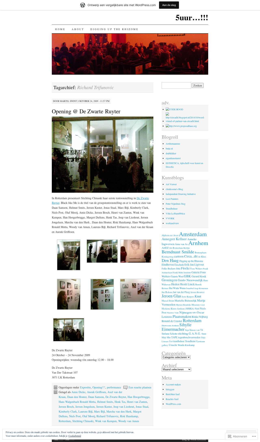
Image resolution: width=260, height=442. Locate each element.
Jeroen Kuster (104, 406)
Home (60, 29)
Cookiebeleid (74, 435)
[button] (68, 255)
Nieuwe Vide (173, 312)
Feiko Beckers (169, 268)
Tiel (171, 341)
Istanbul (190, 288)
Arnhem (198, 243)
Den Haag (170, 260)
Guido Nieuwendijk (190, 280)
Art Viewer (171, 184)
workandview (172, 223)
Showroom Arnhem (170, 325)
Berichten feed (173, 394)
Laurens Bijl (85, 411)
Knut (198, 296)
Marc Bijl (99, 411)
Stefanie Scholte (169, 333)
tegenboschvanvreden (189, 337)
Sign (187, 330)
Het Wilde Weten (177, 288)
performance (114, 387)
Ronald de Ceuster (172, 321)
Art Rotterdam (176, 247)
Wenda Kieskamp (186, 345)
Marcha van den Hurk (118, 411)
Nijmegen (185, 312)
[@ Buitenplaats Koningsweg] (174, 109)
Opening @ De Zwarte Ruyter (86, 111)
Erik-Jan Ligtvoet (194, 264)
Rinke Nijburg (200, 317)
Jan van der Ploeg (181, 292)
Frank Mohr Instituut (182, 272)
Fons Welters (196, 268)
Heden (175, 284)
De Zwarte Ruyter (115, 397)
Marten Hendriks (183, 304)
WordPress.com (173, 403)
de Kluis (202, 256)
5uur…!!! (192, 17)
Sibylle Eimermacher (176, 327)
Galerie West (177, 276)
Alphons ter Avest (170, 235)
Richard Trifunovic (107, 416)
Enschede (179, 264)
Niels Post (75, 416)
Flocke (185, 268)
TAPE (174, 337)
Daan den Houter (77, 397)
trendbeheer (178, 341)
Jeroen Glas (171, 296)
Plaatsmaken (182, 316)
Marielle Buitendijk (185, 300)
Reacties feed (172, 399)
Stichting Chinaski (82, 421)
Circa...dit (191, 256)
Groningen (169, 280)
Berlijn (186, 247)
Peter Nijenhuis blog (175, 203)
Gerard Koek (199, 276)
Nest (197, 308)
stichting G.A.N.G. (189, 333)
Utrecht (173, 345)
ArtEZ (165, 248)
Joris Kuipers (188, 296)
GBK (187, 276)
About (78, 29)
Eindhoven (168, 264)
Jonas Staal (142, 406)
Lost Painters (172, 198)
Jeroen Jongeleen (85, 406)
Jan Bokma (167, 292)
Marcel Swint (68, 101)
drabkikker (171, 153)
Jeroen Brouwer (198, 292)
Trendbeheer (172, 208)
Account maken (173, 384)
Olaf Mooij (88, 416)
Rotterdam (65, 421)
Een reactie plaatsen (140, 387)
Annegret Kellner (174, 239)
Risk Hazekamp (129, 416)
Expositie (85, 387)
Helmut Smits (105, 402)
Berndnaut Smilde (178, 252)
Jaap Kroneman (201, 288)
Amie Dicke (78, 392)
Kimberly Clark (68, 411)
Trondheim (190, 341)
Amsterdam (193, 234)
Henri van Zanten (137, 402)
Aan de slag (169, 4)
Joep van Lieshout (123, 406)
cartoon (179, 256)
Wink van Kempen (106, 421)
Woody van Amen (128, 421)
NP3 (194, 312)
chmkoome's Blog (174, 189)
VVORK (170, 218)
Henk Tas (120, 402)
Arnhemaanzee (173, 143)
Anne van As (181, 244)
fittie (178, 268)
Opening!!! (98, 387)
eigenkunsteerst (173, 158)
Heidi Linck (187, 284)
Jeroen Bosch (66, 406)
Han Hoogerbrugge (139, 397)
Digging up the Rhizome (114, 29)
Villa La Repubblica (175, 213)
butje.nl (169, 148)
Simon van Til (196, 329)
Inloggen (170, 389)
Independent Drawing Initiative (181, 194)
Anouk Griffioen (96, 392)
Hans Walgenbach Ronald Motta (77, 402)
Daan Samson (96, 397)
